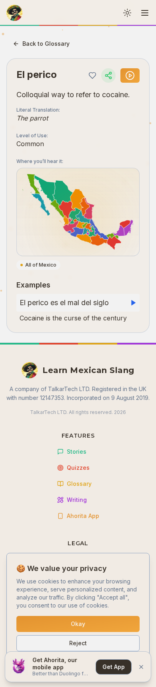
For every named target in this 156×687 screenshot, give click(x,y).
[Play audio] (130, 75)
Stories (76, 451)
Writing (77, 499)
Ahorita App (83, 515)
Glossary (79, 483)
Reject (78, 643)
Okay (78, 623)
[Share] (108, 75)
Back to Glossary (46, 43)
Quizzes (78, 467)
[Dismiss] (141, 667)
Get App (113, 666)
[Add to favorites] (92, 75)
